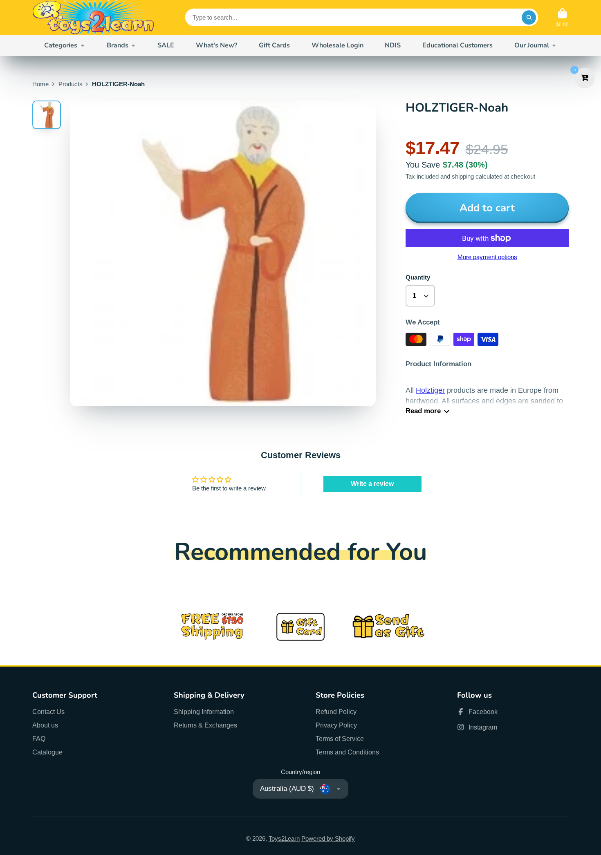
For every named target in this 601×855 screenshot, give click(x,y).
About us (45, 725)
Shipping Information (204, 711)
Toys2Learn (284, 838)
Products (70, 84)
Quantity (418, 277)
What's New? (216, 45)
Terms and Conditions (347, 752)
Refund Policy (336, 711)
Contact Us (48, 711)
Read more (423, 411)
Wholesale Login (337, 45)
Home (40, 84)
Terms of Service (340, 738)
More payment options (487, 257)
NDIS (393, 45)
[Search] (529, 17)
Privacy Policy (336, 725)
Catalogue (47, 752)
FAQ (38, 738)
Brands (117, 45)
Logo (93, 17)
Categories (60, 45)
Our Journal (531, 45)
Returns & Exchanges (205, 725)
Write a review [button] (372, 483)
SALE (165, 45)
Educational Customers (457, 45)
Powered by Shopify (328, 838)
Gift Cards (274, 45)
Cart (562, 17)
